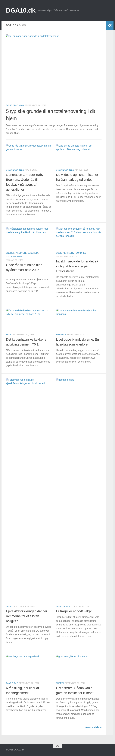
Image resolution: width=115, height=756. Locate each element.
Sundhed (33, 253)
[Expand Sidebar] (110, 25)
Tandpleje (12, 683)
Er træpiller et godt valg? (73, 611)
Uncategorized (15, 170)
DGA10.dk (20, 10)
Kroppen (21, 253)
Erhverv (69, 253)
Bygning (19, 105)
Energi (10, 253)
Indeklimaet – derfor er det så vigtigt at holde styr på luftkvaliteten (77, 266)
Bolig (9, 105)
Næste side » (93, 727)
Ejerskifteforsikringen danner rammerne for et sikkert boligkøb (26, 616)
